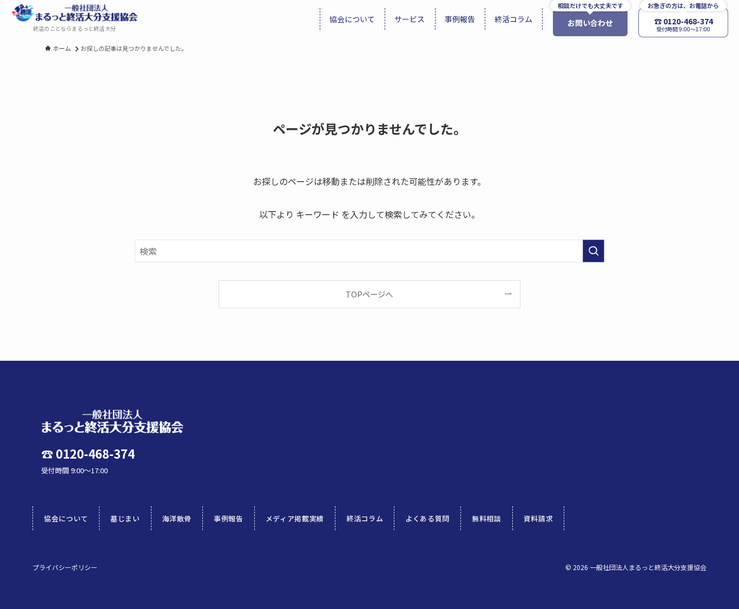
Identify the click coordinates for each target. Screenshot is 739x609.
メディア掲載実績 (295, 518)
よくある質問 (427, 518)
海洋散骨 (177, 518)
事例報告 (228, 518)
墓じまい (125, 518)
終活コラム (364, 518)
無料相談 (487, 518)
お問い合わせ (590, 22)
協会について (66, 518)
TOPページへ (369, 294)
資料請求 (538, 518)
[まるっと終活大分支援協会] (74, 12)
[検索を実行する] (593, 251)
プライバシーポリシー (64, 567)
